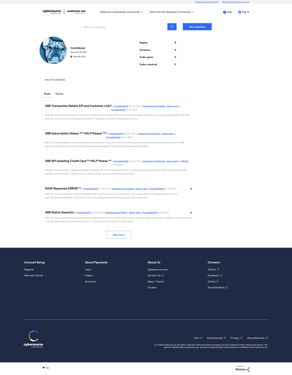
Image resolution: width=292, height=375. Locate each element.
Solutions (90, 281)
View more (119, 234)
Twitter (212, 269)
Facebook (213, 275)
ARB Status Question (59, 212)
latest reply (173, 106)
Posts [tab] (47, 93)
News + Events (156, 281)
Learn (88, 269)
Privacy (235, 337)
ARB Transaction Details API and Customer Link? (78, 106)
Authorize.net (214, 337)
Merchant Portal (33, 275)
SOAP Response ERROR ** (63, 188)
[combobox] (128, 26)
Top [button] (47, 367)
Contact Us (154, 275)
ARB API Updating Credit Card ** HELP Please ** (78, 161)
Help (229, 11)
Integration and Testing (154, 106)
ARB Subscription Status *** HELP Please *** (75, 133)
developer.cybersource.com (235, 1)
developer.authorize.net (207, 1)
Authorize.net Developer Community (170, 11)
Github (211, 281)
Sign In (245, 11)
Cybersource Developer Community (52, 12)
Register (29, 269)
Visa (196, 337)
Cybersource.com (158, 269)
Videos (89, 275)
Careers (152, 287)
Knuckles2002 (121, 106)
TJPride (184, 161)
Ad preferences (256, 337)
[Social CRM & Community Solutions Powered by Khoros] (242, 368)
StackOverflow (216, 287)
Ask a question (197, 26)
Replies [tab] (59, 93)
